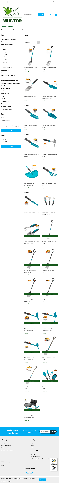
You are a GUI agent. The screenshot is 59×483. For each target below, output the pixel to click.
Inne (4, 64)
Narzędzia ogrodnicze (7, 44)
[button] (4, 440)
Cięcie (4, 47)
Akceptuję (42, 480)
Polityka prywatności (6, 445)
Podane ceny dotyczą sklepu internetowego (41, 458)
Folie (2, 96)
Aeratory (6, 57)
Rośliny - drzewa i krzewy (8, 75)
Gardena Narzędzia (7, 67)
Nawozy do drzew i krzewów (9, 73)
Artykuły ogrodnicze (6, 104)
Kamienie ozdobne (6, 106)
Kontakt (32, 445)
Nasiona (3, 91)
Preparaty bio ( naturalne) (8, 39)
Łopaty (6, 52)
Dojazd (32, 447)
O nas (32, 443)
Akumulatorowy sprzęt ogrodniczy (10, 83)
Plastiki (3, 98)
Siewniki (5, 62)
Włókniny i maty (5, 88)
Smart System (5, 70)
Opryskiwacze (5, 85)
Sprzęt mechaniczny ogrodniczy (10, 80)
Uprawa (5, 49)
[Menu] (56, 459)
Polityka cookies (5, 443)
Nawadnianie (5, 78)
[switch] (53, 469)
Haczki (5, 59)
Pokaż (11, 146)
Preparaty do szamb (6, 109)
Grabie (5, 54)
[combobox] (32, 42)
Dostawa (33, 454)
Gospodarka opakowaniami (7, 450)
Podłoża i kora (5, 93)
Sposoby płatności (35, 456)
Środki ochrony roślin (7, 42)
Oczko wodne (5, 101)
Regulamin (3, 447)
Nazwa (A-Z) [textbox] (27, 42)
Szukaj (11, 130)
